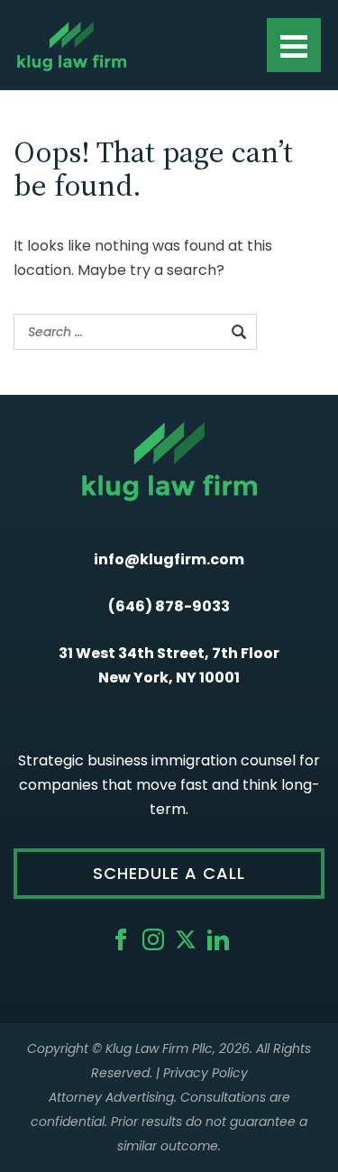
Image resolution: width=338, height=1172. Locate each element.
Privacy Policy (205, 1073)
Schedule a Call (169, 873)
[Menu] (294, 45)
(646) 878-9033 (169, 606)
